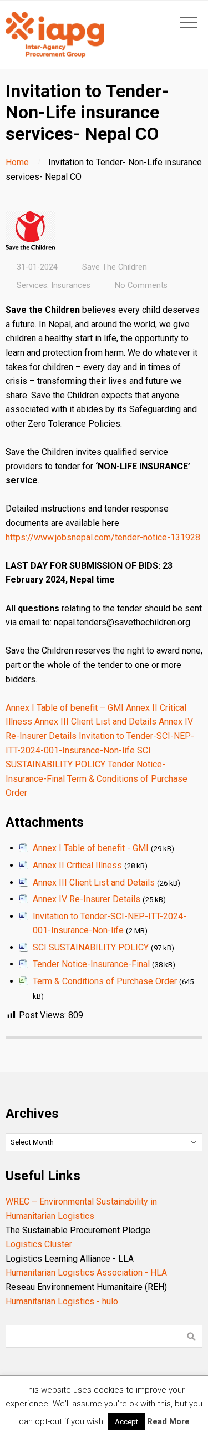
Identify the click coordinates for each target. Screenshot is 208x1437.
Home (17, 162)
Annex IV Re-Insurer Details (86, 899)
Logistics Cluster (39, 1244)
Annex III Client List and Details (95, 721)
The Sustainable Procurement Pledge (78, 1230)
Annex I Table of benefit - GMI (91, 848)
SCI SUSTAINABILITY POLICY (91, 947)
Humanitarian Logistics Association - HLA (86, 1272)
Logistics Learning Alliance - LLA (70, 1258)
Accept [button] (126, 1422)
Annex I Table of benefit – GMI (65, 707)
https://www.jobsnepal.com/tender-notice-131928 (103, 537)
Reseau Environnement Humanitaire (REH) (86, 1287)
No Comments (141, 285)
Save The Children (114, 267)
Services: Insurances (53, 285)
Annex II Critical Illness (77, 865)
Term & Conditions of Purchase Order (105, 981)
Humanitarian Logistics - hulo (62, 1301)
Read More (168, 1421)
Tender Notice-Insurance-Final (91, 964)
